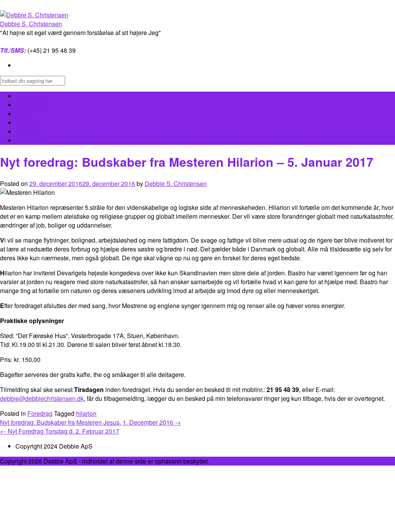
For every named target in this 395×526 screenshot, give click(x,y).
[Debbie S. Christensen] (34, 14)
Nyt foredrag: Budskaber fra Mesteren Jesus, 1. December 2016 (90, 422)
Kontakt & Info (34, 131)
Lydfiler (25, 113)
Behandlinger (33, 96)
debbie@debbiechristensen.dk (42, 398)
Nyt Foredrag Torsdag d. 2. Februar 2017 (59, 431)
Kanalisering (32, 105)
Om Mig (26, 122)
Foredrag (39, 413)
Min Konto (29, 140)
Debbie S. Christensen (31, 23)
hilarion (86, 413)
